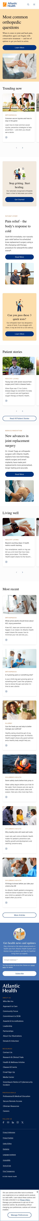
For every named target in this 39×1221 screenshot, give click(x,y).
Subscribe (19, 973)
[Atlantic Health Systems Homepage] (10, 4)
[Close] (37, 1192)
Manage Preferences (19, 1215)
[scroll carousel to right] (22, 148)
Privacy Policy (25, 1200)
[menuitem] (18, 1001)
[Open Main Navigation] (34, 4)
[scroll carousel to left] (16, 148)
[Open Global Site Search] (28, 4)
